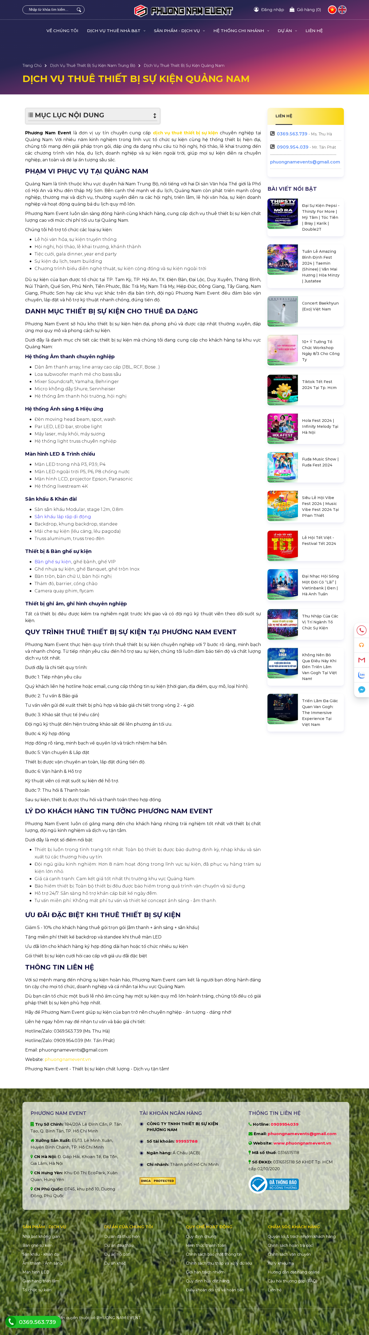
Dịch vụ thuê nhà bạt (114, 30)
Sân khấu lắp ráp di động (63, 516)
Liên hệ (314, 30)
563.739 (292, 133)
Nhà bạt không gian (41, 1236)
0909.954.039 (292, 147)
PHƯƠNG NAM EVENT (118, 1317)
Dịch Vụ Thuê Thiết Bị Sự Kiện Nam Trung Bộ (92, 65)
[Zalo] (361, 675)
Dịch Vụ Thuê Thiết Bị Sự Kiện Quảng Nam (184, 65)
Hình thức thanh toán (206, 1245)
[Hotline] (361, 630)
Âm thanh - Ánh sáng (42, 1263)
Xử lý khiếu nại (281, 1263)
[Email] (361, 660)
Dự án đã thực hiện (122, 1236)
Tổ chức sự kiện (36, 1290)
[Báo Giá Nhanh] (361, 645)
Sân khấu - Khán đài (40, 1254)
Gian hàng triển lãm (40, 1281)
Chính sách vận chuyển (289, 1254)
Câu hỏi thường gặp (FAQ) (292, 1281)
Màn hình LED (35, 1272)
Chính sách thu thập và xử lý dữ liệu (219, 1263)
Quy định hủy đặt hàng (207, 1281)
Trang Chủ (32, 65)
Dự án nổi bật (117, 1254)
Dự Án (285, 30)
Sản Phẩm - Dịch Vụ (177, 30)
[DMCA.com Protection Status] (157, 1182)
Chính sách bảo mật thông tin (214, 1254)
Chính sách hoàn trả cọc (290, 1245)
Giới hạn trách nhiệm (205, 1272)
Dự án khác (115, 1263)
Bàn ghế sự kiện (53, 561)
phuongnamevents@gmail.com (305, 162)
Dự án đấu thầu (118, 1245)
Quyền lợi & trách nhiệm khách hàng (302, 1236)
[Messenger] (361, 689)
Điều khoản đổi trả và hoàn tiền (215, 1290)
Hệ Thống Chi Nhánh (239, 30)
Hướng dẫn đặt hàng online (294, 1272)
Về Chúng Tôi (62, 30)
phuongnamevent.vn (68, 1059)
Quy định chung (201, 1236)
